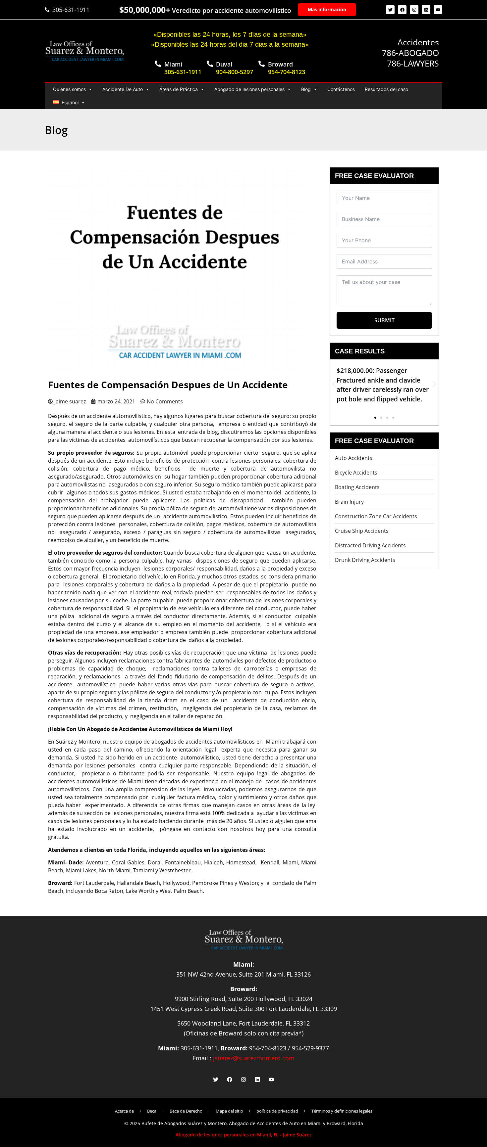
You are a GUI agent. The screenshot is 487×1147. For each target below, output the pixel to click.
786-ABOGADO (410, 52)
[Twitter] (390, 9)
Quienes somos (69, 89)
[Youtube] (438, 9)
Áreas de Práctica (178, 89)
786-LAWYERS (413, 63)
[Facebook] (402, 9)
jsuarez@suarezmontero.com (254, 1058)
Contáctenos (341, 89)
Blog (306, 89)
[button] (334, 384)
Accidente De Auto (122, 89)
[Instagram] (414, 9)
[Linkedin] (426, 9)
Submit (384, 320)
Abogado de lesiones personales (249, 89)
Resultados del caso (386, 89)
